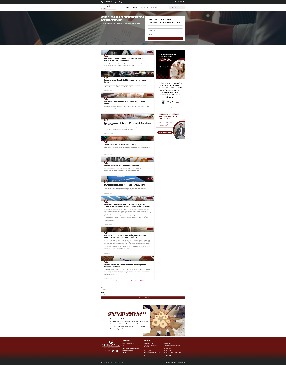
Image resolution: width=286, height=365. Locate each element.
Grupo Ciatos (154, 7)
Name (102, 287)
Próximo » (141, 280)
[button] (171, 107)
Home (127, 7)
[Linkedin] (183, 2)
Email (102, 292)
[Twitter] (181, 2)
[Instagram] (178, 2)
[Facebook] (176, 2)
